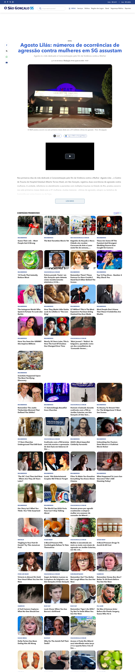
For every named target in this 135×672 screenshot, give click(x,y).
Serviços (80, 8)
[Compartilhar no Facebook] (6, 45)
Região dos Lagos (97, 8)
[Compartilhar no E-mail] (6, 62)
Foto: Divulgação (101, 130)
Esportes (128, 8)
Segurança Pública (117, 8)
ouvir (58, 136)
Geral (107, 8)
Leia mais (70, 201)
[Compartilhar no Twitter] (6, 51)
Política (87, 8)
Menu (73, 8)
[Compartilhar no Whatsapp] (6, 56)
